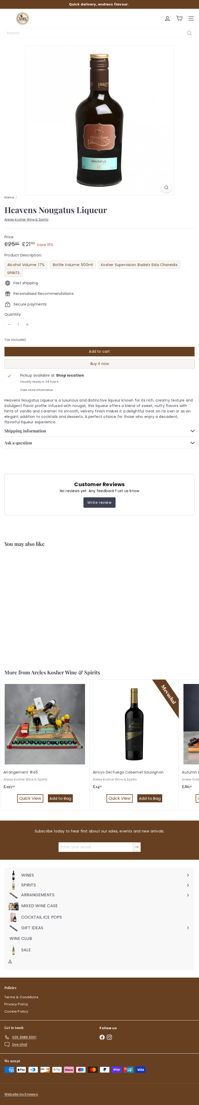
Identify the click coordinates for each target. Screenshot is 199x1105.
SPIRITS (13, 272)
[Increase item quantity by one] (27, 324)
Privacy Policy (16, 1004)
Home (9, 197)
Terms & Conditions (21, 997)
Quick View (19, 647)
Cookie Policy (16, 1011)
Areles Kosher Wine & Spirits (65, 672)
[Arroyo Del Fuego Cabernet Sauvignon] (134, 745)
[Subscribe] (137, 847)
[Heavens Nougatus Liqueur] (32, 605)
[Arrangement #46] (45, 745)
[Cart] (179, 18)
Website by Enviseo (21, 1094)
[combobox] (99, 33)
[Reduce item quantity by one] (9, 324)
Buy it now (99, 363)
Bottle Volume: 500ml (73, 264)
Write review (99, 502)
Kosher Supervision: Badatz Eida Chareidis (139, 264)
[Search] (189, 33)
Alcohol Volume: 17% (26, 264)
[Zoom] (166, 187)
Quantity (12, 314)
